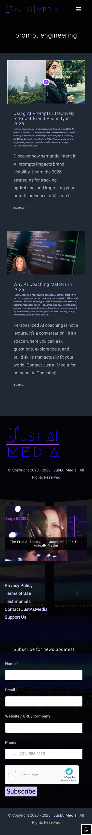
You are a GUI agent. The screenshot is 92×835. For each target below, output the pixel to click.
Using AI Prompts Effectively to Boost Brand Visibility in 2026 (43, 118)
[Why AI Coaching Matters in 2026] (46, 252)
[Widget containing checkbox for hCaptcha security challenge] (42, 774)
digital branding (64, 135)
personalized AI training (55, 311)
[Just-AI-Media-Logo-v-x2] (32, 428)
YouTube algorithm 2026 (25, 145)
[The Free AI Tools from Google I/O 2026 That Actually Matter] (46, 533)
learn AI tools (36, 311)
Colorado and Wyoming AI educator (39, 135)
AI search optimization (34, 132)
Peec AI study (59, 139)
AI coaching (25, 295)
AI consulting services (42, 295)
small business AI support (56, 142)
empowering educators (34, 308)
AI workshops (69, 301)
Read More (18, 208)
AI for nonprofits (58, 298)
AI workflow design (52, 301)
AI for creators (42, 298)
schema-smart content (37, 314)
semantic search (34, 142)
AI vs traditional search (57, 132)
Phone (10, 742)
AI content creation (63, 295)
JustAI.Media (19, 139)
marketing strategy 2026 (39, 139)
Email (11, 690)
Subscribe (21, 791)
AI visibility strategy (33, 301)
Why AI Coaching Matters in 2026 (42, 287)
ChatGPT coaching (43, 305)
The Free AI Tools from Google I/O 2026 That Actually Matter (46, 543)
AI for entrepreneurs (42, 129)
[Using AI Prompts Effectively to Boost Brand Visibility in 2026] (46, 82)
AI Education (25, 129)
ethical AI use (53, 308)
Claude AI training (61, 305)
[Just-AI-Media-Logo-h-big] (31, 7)
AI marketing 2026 (62, 129)
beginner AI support (23, 305)
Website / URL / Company (27, 716)
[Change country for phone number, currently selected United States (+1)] (11, 754)
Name (11, 664)
